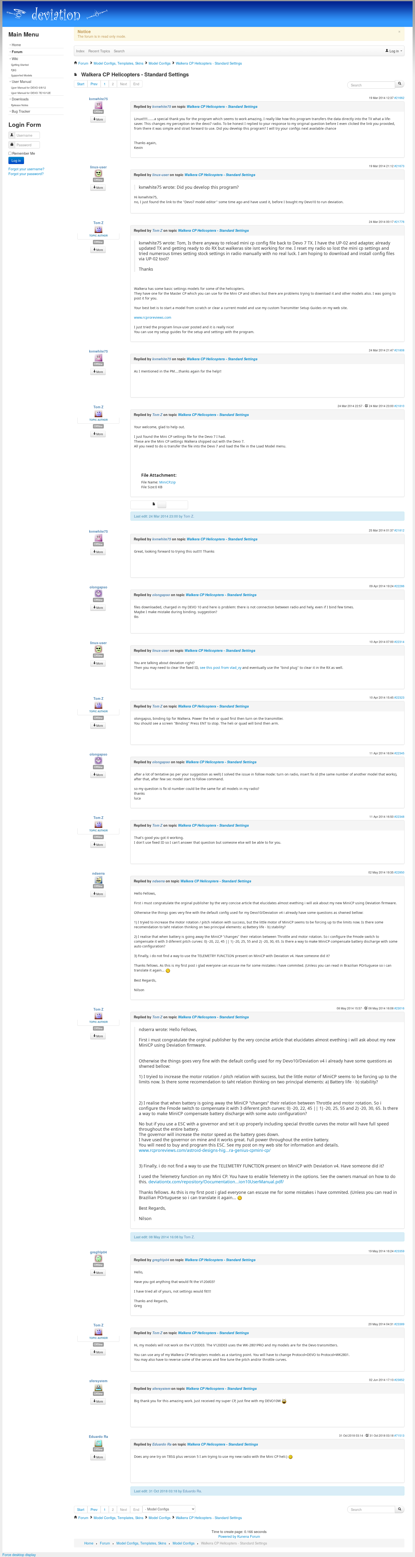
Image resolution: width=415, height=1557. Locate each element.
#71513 (399, 1435)
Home (16, 44)
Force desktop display (19, 1554)
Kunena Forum (248, 1536)
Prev (94, 83)
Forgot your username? (26, 168)
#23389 (399, 1324)
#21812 (399, 530)
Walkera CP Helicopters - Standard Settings (222, 106)
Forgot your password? (26, 173)
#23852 (399, 1380)
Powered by (227, 1536)
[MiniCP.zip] (155, 504)
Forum (17, 51)
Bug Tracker (21, 111)
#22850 (399, 872)
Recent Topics (99, 51)
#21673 (399, 166)
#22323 (399, 697)
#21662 (399, 98)
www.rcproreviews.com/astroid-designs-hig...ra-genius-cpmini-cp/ (205, 1150)
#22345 (399, 753)
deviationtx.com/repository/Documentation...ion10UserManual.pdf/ (216, 1182)
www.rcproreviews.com (152, 317)
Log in (16, 160)
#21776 (399, 222)
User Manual (21, 81)
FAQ (13, 70)
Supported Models (21, 75)
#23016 (399, 1008)
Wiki (15, 58)
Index (80, 51)
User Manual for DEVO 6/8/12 (28, 87)
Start (80, 83)
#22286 (399, 586)
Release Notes (19, 105)
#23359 (399, 1251)
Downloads (20, 99)
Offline (98, 112)
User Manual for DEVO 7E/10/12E (31, 93)
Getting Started (20, 65)
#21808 (399, 350)
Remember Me (23, 153)
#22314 (399, 642)
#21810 (399, 406)
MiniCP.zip (167, 482)
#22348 (399, 816)
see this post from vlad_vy (221, 667)
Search (119, 51)
